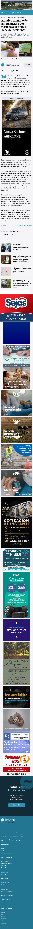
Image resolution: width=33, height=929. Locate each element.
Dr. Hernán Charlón (7, 234)
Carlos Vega (4, 889)
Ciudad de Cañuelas (6, 863)
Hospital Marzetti (14, 231)
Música (3, 916)
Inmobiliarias (4, 904)
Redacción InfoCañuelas (24, 226)
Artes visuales (5, 921)
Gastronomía (4, 870)
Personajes (4, 923)
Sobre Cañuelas (6, 908)
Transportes (4, 901)
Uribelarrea (4, 865)
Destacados (5, 878)
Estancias (3, 874)
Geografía (4, 914)
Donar (15, 805)
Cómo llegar (4, 861)
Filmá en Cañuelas (6, 887)
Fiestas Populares (6, 868)
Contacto (3, 848)
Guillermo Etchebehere (7, 891)
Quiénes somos (5, 851)
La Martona (4, 884)
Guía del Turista (6, 857)
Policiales (3, 17)
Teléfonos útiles (5, 899)
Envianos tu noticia (6, 853)
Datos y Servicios (7, 895)
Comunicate (5, 844)
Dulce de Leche (5, 882)
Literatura (3, 918)
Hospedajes (4, 872)
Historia (3, 912)
